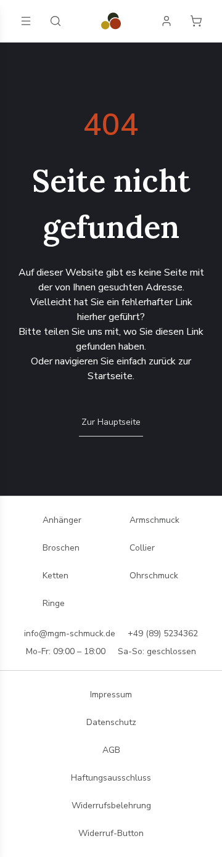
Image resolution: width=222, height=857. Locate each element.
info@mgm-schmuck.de (69, 633)
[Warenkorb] (196, 21)
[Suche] (55, 21)
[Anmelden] (166, 21)
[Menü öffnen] (26, 21)
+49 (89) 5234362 (163, 633)
